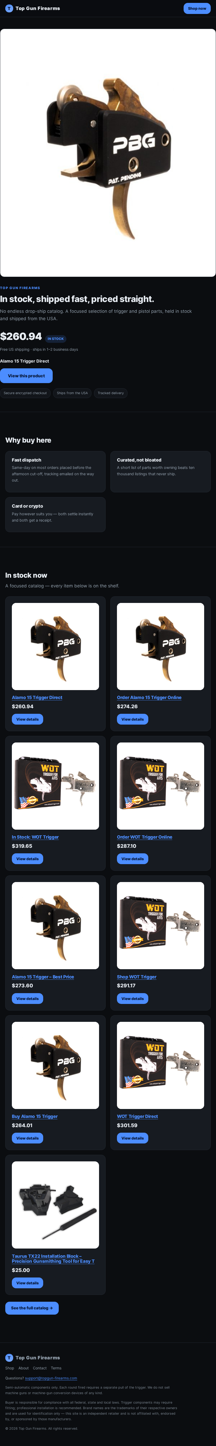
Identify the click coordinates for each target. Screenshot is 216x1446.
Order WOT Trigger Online (144, 837)
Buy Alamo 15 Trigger (34, 1116)
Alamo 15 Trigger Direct (37, 697)
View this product (26, 375)
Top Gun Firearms (34, 8)
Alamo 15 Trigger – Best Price (43, 976)
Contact (40, 1368)
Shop (9, 1368)
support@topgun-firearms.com (51, 1378)
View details (27, 719)
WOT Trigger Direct (137, 1116)
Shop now (197, 8)
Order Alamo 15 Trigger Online (149, 697)
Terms (56, 1368)
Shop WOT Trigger (136, 976)
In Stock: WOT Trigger (35, 837)
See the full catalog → (32, 1307)
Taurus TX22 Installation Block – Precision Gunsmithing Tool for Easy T (53, 1259)
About (23, 1368)
